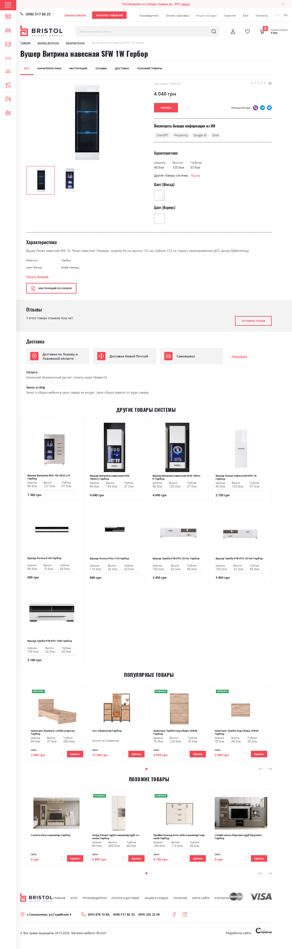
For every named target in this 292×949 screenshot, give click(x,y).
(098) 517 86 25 (38, 14)
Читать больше (37, 276)
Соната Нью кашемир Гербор (50, 835)
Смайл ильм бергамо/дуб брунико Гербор (238, 836)
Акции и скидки (156, 898)
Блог (246, 15)
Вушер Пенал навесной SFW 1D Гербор (236, 477)
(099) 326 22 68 (149, 914)
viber (255, 107)
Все (26, 68)
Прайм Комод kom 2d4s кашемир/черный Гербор (179, 836)
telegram (262, 107)
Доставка (122, 68)
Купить (75, 754)
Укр (277, 15)
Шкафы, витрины (48, 42)
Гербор (66, 260)
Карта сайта (201, 898)
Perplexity (181, 135)
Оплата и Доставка (177, 15)
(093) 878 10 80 (98, 914)
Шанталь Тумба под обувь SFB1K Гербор (237, 732)
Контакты (262, 15)
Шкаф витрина (75, 42)
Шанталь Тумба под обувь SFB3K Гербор (175, 732)
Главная (25, 42)
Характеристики (49, 68)
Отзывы (101, 68)
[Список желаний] (247, 31)
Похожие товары (149, 68)
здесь (185, 4)
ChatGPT (162, 135)
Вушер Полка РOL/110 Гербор (109, 558)
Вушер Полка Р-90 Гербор (44, 558)
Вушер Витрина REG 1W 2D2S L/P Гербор (48, 477)
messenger (269, 107)
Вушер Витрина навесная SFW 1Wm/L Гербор (109, 477)
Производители (149, 15)
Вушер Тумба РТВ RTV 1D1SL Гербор (176, 558)
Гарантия (230, 15)
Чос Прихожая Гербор (107, 730)
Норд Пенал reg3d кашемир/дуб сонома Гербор (116, 836)
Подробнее (239, 356)
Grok (215, 135)
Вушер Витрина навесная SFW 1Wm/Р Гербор (176, 477)
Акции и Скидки (206, 15)
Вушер (195, 175)
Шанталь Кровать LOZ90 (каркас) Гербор (53, 732)
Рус (286, 15)
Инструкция (78, 68)
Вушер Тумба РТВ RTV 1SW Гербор (49, 640)
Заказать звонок (75, 15)
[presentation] (261, 769)
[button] (69, 179)
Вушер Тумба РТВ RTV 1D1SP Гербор (239, 558)
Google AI (200, 135)
